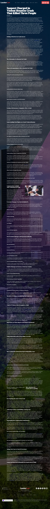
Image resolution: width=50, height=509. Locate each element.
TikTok (45, 488)
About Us (18, 2)
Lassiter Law (36, 40)
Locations (27, 2)
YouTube (47, 488)
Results (31, 2)
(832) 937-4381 (32, 33)
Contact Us (36, 2)
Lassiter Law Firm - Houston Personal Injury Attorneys (5, 2)
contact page (11, 480)
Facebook (36, 488)
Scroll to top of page (48, 505)
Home (15, 2)
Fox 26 (20, 18)
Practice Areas (23, 2)
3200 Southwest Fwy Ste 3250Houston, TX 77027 (6, 489)
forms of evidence (27, 309)
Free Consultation (45, 3)
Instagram (41, 488)
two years (26, 164)
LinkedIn (43, 488)
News (33, 2)
